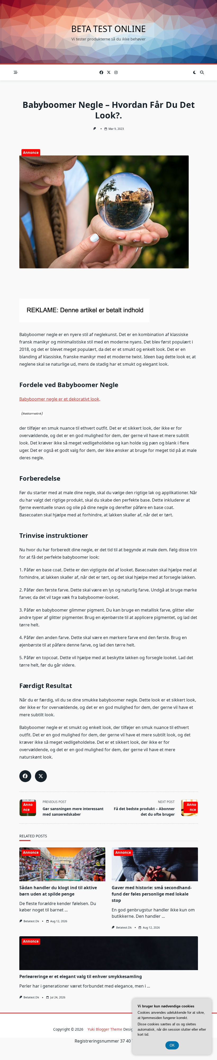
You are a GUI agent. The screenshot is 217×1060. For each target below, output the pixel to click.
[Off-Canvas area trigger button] (15, 72)
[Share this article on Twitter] (41, 776)
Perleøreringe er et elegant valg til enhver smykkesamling (80, 976)
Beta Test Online (108, 28)
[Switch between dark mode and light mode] (194, 72)
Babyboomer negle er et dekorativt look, (59, 399)
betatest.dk (31, 921)
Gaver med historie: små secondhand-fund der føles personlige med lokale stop (152, 894)
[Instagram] (115, 72)
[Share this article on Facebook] (25, 776)
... (66, 910)
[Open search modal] (202, 72)
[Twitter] (109, 72)
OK (172, 1045)
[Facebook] (101, 72)
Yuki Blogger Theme (105, 1029)
